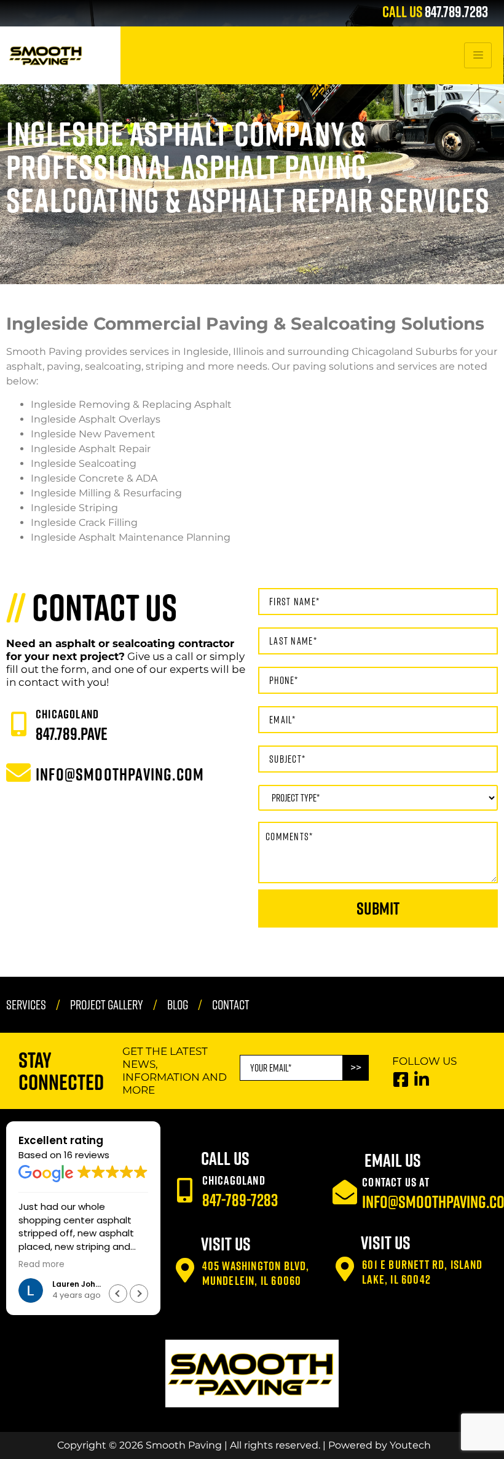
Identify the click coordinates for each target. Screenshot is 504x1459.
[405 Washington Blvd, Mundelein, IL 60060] (185, 1260)
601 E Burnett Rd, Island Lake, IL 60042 (422, 1261)
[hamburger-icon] (478, 45)
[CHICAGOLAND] (18, 714)
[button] (139, 1283)
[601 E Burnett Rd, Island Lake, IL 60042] (345, 1259)
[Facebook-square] (400, 1069)
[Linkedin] (421, 1069)
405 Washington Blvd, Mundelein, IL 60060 (256, 1263)
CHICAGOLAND (67, 703)
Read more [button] (41, 1254)
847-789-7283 (240, 1190)
